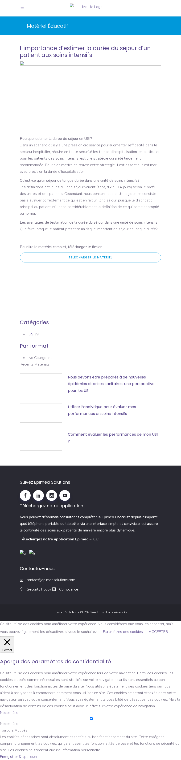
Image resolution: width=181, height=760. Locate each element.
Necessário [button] (9, 712)
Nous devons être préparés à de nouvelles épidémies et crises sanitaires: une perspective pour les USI (111, 384)
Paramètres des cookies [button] (123, 631)
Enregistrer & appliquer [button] (18, 756)
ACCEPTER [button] (158, 631)
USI (31, 334)
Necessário (9, 723)
